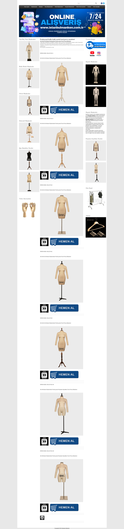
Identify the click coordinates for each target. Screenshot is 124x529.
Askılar (89, 6)
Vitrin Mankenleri (59, 6)
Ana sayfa (26, 6)
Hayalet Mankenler (69, 6)
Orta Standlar (96, 6)
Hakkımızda (34, 6)
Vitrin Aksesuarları (80, 6)
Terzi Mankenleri (49, 6)
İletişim (41, 6)
